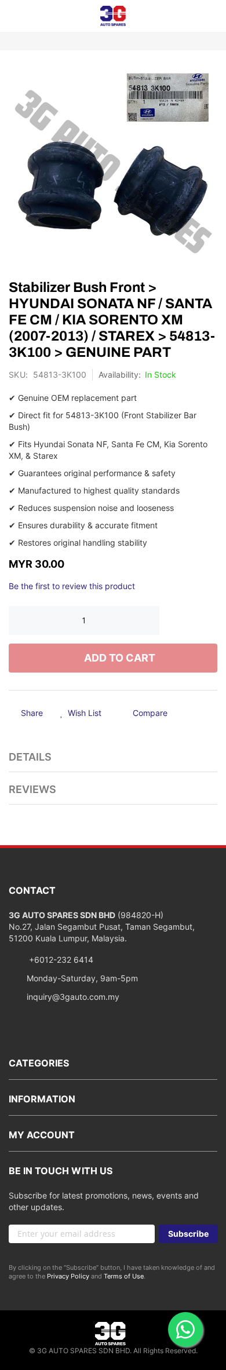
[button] (80, 713)
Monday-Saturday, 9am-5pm (82, 978)
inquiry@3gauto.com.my (73, 997)
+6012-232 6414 (60, 960)
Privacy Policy (68, 1276)
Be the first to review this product (72, 586)
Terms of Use (124, 1276)
